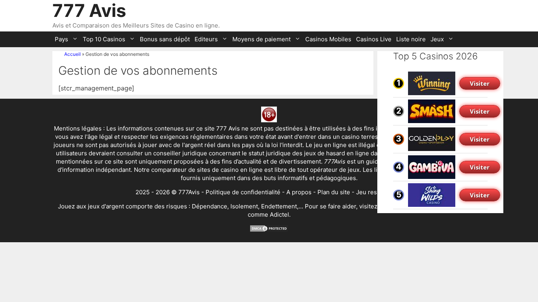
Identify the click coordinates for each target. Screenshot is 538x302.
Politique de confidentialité (243, 192)
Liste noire (411, 39)
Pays (61, 39)
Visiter (480, 83)
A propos (299, 192)
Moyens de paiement (261, 39)
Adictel (279, 214)
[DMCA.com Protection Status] (269, 230)
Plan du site (333, 192)
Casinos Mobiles (328, 39)
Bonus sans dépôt (165, 39)
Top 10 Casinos (104, 39)
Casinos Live (373, 39)
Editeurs (206, 39)
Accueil (72, 54)
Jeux (437, 39)
